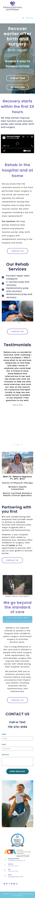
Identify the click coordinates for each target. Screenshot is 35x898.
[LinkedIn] (11, 883)
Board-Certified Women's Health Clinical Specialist (17, 494)
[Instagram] (9, 883)
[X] (4, 883)
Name (4, 734)
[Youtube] (14, 883)
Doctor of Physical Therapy (17, 483)
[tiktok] (17, 883)
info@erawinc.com (15, 877)
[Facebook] (6, 883)
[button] (4, 311)
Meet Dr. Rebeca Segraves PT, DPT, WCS (17, 477)
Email (4, 744)
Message (5, 755)
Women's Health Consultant (17, 488)
